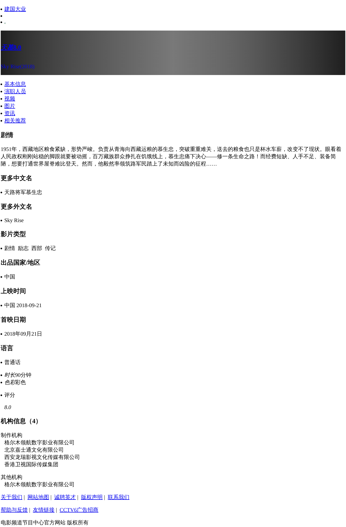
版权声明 (92, 497)
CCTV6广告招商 (79, 510)
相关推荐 (15, 121)
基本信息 (15, 84)
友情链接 (44, 510)
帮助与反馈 (14, 510)
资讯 (9, 113)
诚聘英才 (65, 497)
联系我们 (118, 497)
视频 (9, 99)
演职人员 (15, 91)
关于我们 (11, 497)
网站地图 (38, 497)
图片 (9, 106)
